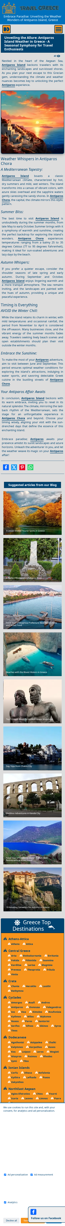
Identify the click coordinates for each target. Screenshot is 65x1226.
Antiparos (8, 85)
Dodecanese (16, 1037)
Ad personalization (18, 1174)
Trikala (50, 969)
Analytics (13, 1202)
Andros (45, 1002)
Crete (11, 981)
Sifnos (29, 1025)
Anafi (31, 1002)
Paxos (46, 1077)
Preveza (15, 969)
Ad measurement (43, 1174)
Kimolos (37, 1011)
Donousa (34, 1007)
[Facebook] (6, 468)
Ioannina (48, 960)
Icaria (14, 1098)
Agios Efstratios (20, 1093)
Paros (28, 1021)
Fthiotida (30, 960)
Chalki (52, 1042)
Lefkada (31, 1077)
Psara (57, 1098)
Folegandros (53, 1007)
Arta (13, 955)
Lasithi (46, 986)
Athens (15, 944)
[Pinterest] (22, 468)
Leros (40, 1051)
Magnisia (46, 965)
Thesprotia (33, 969)
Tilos (26, 1061)
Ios (12, 1011)
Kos (13, 1051)
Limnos (43, 1098)
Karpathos (35, 1047)
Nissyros (15, 1056)
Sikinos (43, 1025)
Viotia (14, 974)
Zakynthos (17, 1082)
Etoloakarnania (31, 955)
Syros (57, 1025)
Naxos (14, 1021)
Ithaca (28, 1072)
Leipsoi (25, 1051)
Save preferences (33, 1220)
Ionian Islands (18, 1068)
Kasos (51, 1047)
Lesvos (28, 1098)
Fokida (14, 960)
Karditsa (15, 965)
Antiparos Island (13, 65)
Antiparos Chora (31, 238)
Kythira (15, 1077)
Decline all (11, 1220)
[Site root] (9, 8)
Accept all (54, 1220)
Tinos (13, 1030)
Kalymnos (16, 1047)
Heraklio (30, 986)
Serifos (15, 1025)
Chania (14, 986)
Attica (29, 944)
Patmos (32, 1056)
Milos (30, 1016)
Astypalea (36, 1042)
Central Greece (18, 951)
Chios (39, 1093)
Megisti (54, 1051)
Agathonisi (17, 1042)
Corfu (14, 1072)
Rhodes (47, 1056)
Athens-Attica (18, 939)
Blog (53, 485)
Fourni (52, 1093)
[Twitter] (14, 468)
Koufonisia (54, 1011)
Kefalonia (44, 1072)
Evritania (52, 955)
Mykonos (45, 1016)
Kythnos (15, 1016)
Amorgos (16, 1002)
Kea (23, 1011)
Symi (13, 1061)
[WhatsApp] (30, 468)
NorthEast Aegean (21, 1089)
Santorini (43, 1021)
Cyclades (14, 997)
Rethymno (17, 990)
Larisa (31, 965)
